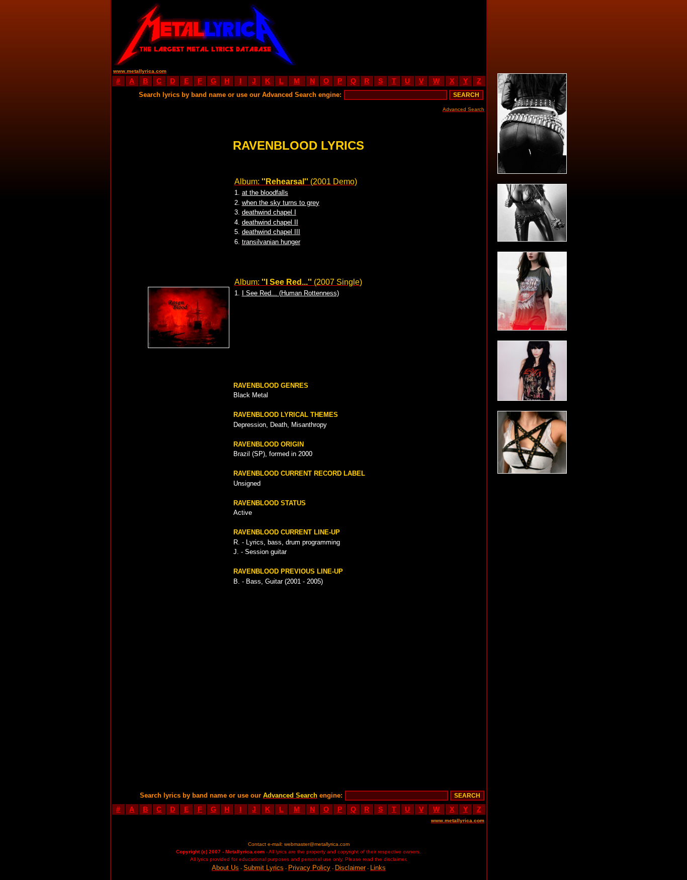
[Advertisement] (392, 33)
